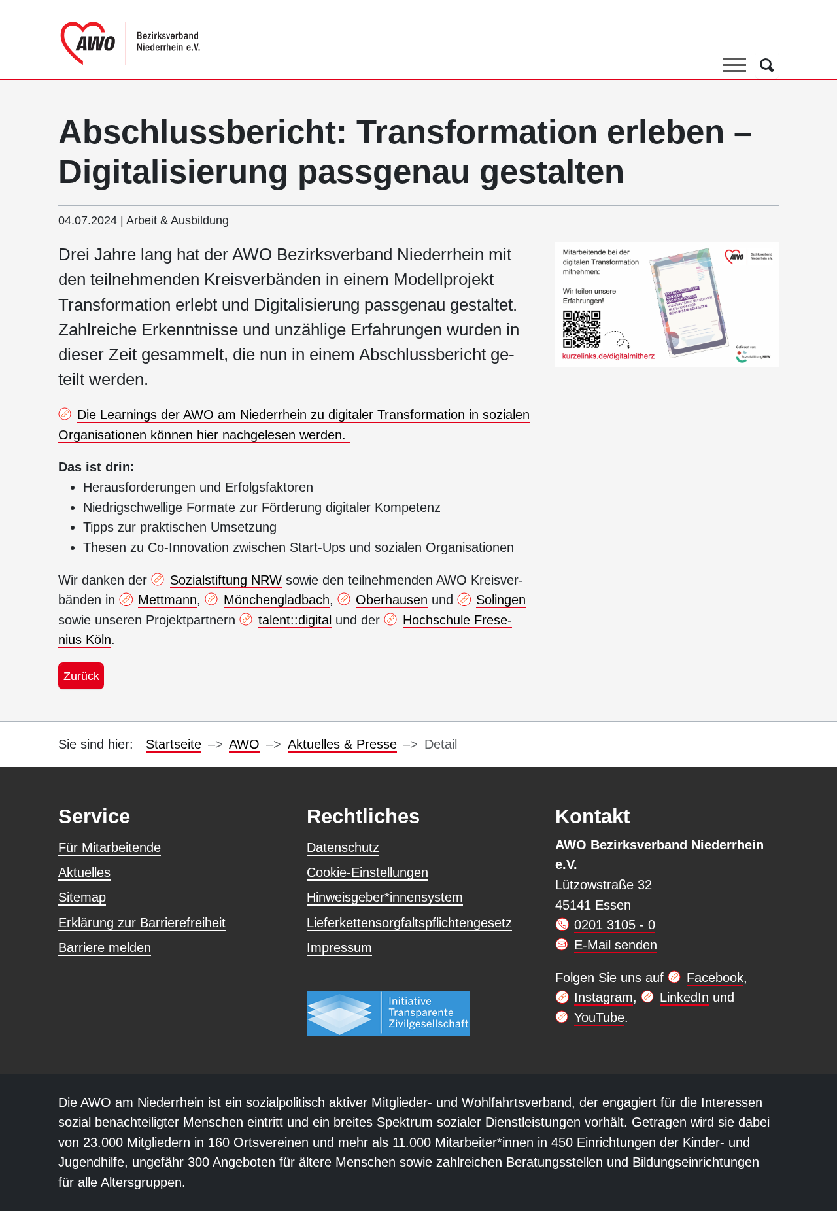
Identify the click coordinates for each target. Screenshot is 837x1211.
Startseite (173, 744)
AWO (244, 744)
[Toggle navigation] (734, 64)
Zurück (81, 676)
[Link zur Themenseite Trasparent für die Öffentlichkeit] (388, 1013)
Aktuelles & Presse (342, 744)
